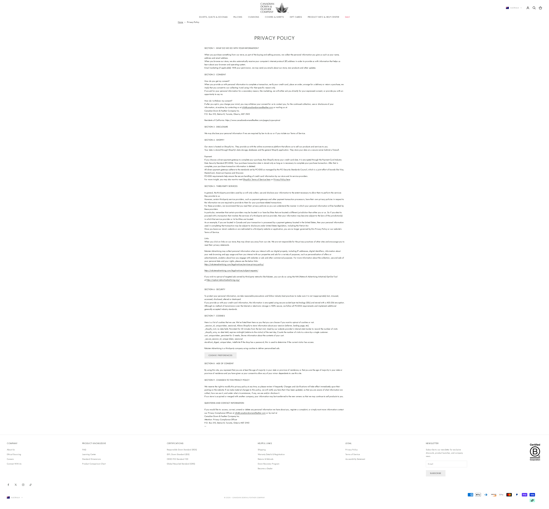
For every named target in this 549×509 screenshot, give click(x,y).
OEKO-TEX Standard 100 (177, 459)
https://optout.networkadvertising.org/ (223, 279)
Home (180, 22)
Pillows (237, 17)
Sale (347, 17)
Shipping (262, 449)
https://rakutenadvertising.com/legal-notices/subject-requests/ (231, 270)
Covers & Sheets (274, 17)
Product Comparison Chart (94, 463)
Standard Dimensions (91, 459)
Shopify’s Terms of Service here (256, 179)
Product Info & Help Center (323, 17)
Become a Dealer (265, 468)
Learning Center (89, 454)
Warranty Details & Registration (271, 454)
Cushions (253, 17)
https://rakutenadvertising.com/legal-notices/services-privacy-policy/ (234, 264)
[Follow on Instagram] (23, 484)
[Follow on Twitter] (15, 484)
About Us (11, 449)
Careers (10, 459)
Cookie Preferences (220, 355)
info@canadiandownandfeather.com (257, 107)
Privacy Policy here (281, 179)
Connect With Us (14, 463)
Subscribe (435, 473)
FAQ (84, 449)
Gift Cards (296, 17)
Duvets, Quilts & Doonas (213, 17)
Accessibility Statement (355, 459)
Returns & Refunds (265, 459)
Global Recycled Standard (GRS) (181, 463)
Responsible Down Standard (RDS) (182, 449)
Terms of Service (352, 454)
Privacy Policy (351, 449)
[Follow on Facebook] (8, 484)
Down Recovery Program (269, 463)
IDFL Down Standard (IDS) (178, 454)
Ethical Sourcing (14, 454)
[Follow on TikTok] (30, 484)
